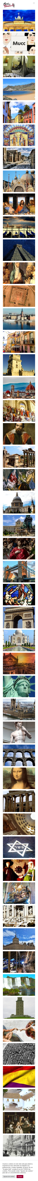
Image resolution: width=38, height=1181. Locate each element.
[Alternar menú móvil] (34, 3)
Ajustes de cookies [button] (9, 1176)
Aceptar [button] (20, 1176)
